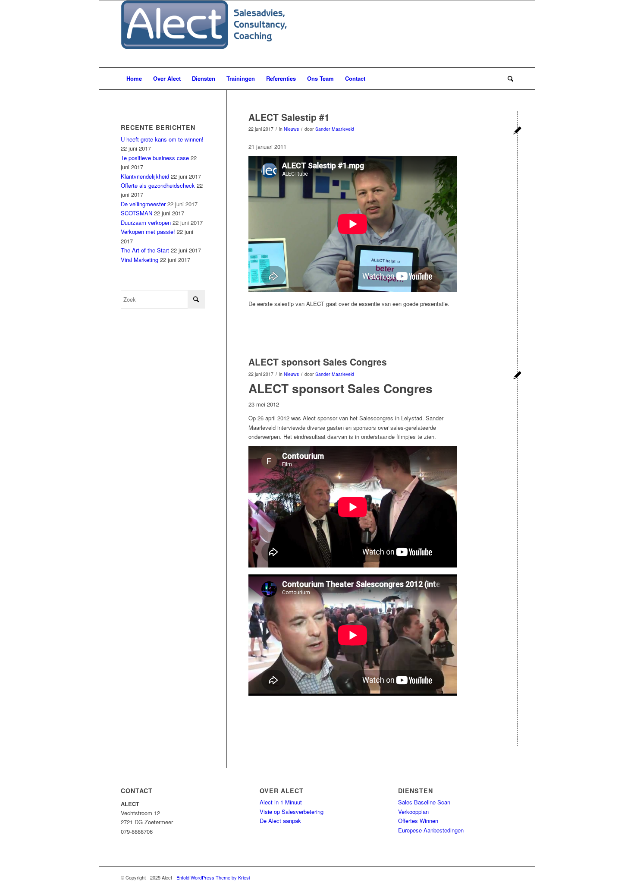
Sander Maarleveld (334, 129)
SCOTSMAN (136, 213)
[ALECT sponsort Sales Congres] (517, 376)
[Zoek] (507, 78)
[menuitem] (134, 78)
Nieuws (291, 129)
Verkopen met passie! (148, 231)
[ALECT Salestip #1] (517, 131)
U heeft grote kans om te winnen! (162, 139)
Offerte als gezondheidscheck (158, 185)
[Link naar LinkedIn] (493, 877)
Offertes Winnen (418, 820)
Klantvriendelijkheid (145, 176)
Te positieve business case (155, 158)
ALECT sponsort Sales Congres (317, 361)
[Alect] (204, 33)
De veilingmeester (143, 204)
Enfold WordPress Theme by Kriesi (213, 877)
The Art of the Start (145, 250)
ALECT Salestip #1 (289, 116)
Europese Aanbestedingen (431, 830)
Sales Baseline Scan (424, 802)
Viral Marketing (139, 259)
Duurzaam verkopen (146, 222)
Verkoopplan (413, 811)
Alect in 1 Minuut (281, 802)
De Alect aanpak (280, 820)
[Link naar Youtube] (506, 877)
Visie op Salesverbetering (291, 811)
